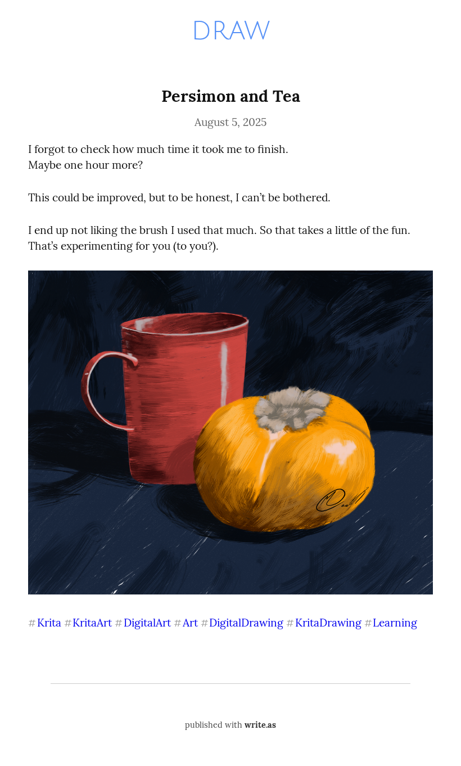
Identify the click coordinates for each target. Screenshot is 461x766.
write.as (260, 725)
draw (230, 30)
